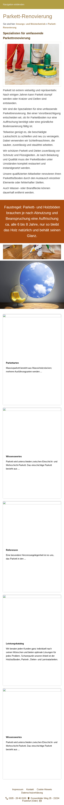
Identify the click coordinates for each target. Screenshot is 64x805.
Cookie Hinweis (44, 789)
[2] (27, 311)
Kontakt (30, 789)
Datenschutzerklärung (32, 792)
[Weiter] (60, 284)
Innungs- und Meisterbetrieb (31, 24)
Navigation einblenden (13, 4)
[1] (24, 311)
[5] (36, 311)
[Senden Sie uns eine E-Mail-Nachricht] (40, 800)
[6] (39, 311)
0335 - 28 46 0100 (17, 798)
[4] (33, 311)
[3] (30, 311)
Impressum (17, 789)
